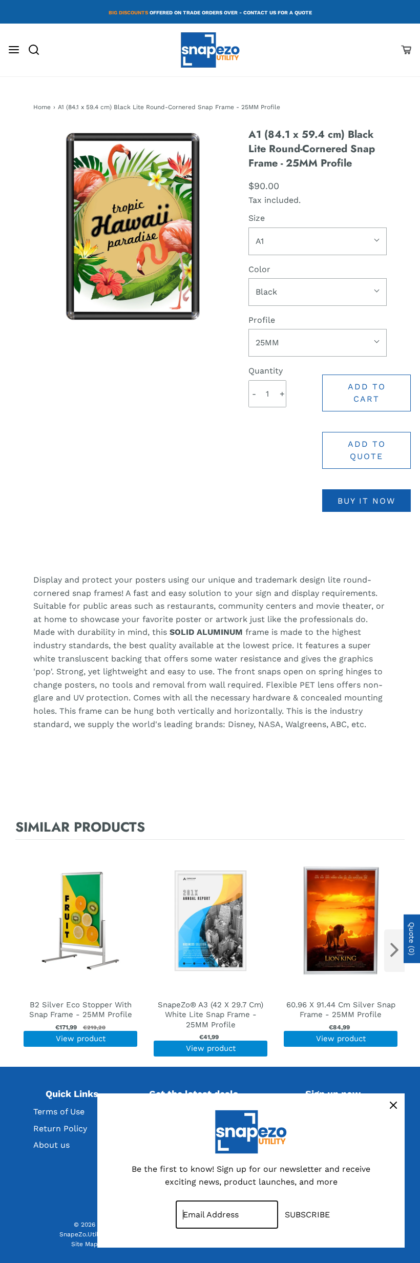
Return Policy (60, 1128)
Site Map (84, 1244)
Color (259, 269)
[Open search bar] (38, 50)
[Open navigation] (14, 50)
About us (51, 1145)
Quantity (265, 371)
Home (42, 107)
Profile (261, 320)
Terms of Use (59, 1111)
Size (256, 218)
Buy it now (366, 501)
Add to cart (367, 393)
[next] (394, 950)
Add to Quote (367, 450)
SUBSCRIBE (307, 1214)
